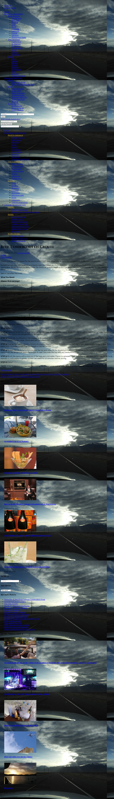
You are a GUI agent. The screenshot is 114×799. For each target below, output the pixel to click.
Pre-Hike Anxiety (11, 604)
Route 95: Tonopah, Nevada (15, 608)
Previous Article (9, 374)
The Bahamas (16, 48)
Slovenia (14, 67)
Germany (15, 74)
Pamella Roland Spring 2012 (27, 376)
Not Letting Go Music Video (18, 757)
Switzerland (16, 69)
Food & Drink (23, 253)
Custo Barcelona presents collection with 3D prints (43, 374)
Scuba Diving (13, 104)
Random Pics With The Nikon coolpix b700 (21, 619)
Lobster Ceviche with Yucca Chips (21, 473)
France (14, 61)
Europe (11, 57)
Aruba (13, 50)
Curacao (14, 52)
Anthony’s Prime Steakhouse (16, 616)
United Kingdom (18, 76)
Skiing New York (18, 99)
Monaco (14, 63)
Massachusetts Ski (19, 97)
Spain (13, 72)
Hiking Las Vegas (18, 82)
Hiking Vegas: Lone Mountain (16, 627)
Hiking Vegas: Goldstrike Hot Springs (19, 629)
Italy (13, 59)
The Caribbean (14, 40)
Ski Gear (14, 101)
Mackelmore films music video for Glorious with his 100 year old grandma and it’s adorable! (50, 663)
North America (14, 16)
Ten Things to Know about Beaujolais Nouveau (27, 535)
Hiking (10, 80)
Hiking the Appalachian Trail (22, 84)
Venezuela (15, 54)
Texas (13, 27)
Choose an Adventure (13, 78)
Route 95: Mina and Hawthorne (16, 606)
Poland (14, 65)
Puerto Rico (16, 42)
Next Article (7, 376)
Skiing (10, 87)
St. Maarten (16, 44)
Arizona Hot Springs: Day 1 (15, 601)
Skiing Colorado (18, 93)
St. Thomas (15, 46)
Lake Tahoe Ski (17, 89)
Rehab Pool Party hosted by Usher (21, 725)
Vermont (15, 35)
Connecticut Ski (17, 95)
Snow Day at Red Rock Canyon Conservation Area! (24, 599)
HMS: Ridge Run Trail (13, 623)
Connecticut (16, 18)
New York (15, 20)
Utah (13, 25)
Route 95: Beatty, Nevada (14, 612)
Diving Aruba (16, 106)
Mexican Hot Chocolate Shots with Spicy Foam (27, 410)
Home (6, 12)
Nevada (14, 22)
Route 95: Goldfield (12, 610)
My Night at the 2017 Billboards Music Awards (26, 694)
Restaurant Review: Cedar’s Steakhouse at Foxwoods (30, 504)
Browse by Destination (13, 14)
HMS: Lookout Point (12, 621)
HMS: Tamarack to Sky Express (16, 625)
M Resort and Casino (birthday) (16, 614)
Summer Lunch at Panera (16, 441)
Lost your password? (10, 119)
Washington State (18, 37)
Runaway (8, 788)
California (15, 31)
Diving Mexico (17, 110)
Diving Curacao (17, 108)
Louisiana (15, 29)
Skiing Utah (16, 91)
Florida (14, 33)
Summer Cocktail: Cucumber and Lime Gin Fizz (27, 567)
